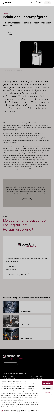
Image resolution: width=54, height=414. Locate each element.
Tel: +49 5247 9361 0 (11, 267)
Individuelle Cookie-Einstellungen (47, 392)
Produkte (9, 70)
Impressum (47, 395)
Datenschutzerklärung (47, 393)
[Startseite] (7, 3)
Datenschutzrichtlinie (41, 194)
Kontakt (10, 34)
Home (4, 70)
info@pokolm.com (11, 269)
